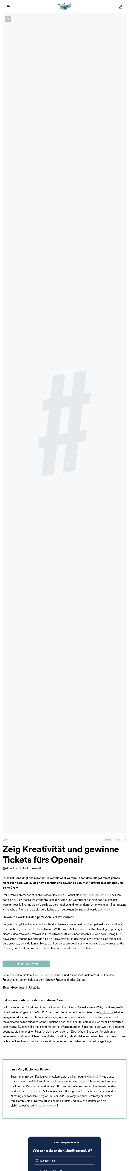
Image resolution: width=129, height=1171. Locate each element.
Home (108, 839)
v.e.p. (5, 839)
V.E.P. (107, 909)
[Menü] (9, 6)
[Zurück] (64, 19)
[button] (121, 7)
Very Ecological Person (95, 895)
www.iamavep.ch (46, 975)
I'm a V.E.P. (94, 1076)
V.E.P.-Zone (35, 929)
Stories (116, 839)
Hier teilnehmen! (26, 964)
